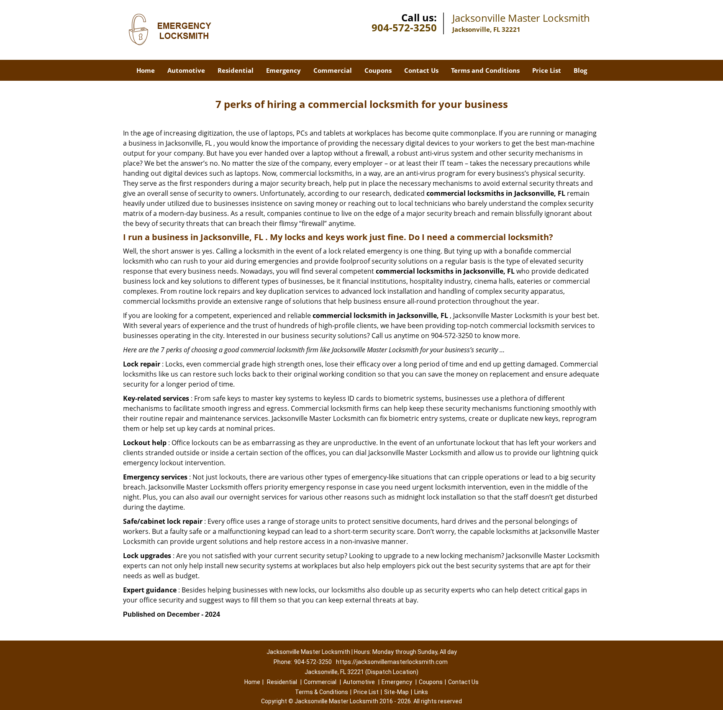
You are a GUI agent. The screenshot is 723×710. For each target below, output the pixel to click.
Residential (236, 70)
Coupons (378, 70)
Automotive (186, 70)
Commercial (332, 70)
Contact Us (421, 70)
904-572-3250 (404, 27)
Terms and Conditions (485, 70)
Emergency (283, 70)
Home (145, 70)
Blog (580, 70)
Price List (546, 70)
